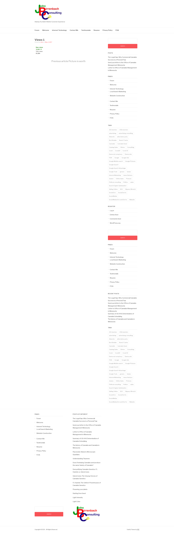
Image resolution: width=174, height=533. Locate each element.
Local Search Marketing (118, 91)
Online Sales (120, 178)
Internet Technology (59, 30)
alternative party (122, 137)
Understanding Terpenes (81, 459)
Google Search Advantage (117, 168)
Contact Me (74, 30)
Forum (37, 30)
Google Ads (125, 158)
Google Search (113, 164)
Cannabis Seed (122, 144)
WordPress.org (115, 223)
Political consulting (115, 182)
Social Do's (112, 192)
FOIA (117, 30)
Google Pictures (130, 161)
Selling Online (113, 189)
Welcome (45, 30)
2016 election (123, 130)
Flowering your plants (80, 489)
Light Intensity (78, 497)
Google (116, 158)
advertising (112, 133)
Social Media (113, 196)
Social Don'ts (122, 192)
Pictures (128, 178)
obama (111, 178)
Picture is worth (68, 61)
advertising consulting (126, 133)
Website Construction (117, 96)
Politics (125, 182)
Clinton (122, 147)
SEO (121, 189)
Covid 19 (125, 150)
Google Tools (113, 172)
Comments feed (115, 219)
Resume (97, 30)
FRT (138, 529)
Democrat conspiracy (115, 154)
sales (132, 182)
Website (132, 199)
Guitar (129, 172)
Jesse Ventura (127, 175)
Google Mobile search (116, 161)
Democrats (128, 154)
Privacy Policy (107, 30)
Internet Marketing (115, 175)
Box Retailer (113, 140)
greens (122, 172)
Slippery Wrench (130, 189)
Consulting (130, 147)
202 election (113, 130)
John (41, 42)
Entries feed (114, 215)
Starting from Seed (79, 493)
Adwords (112, 137)
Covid (111, 150)
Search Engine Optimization (117, 185)
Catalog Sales (113, 147)
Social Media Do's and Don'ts (118, 199)
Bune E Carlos (123, 140)
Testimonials (86, 30)
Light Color (76, 501)
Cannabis (112, 144)
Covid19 (117, 150)
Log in (112, 211)
